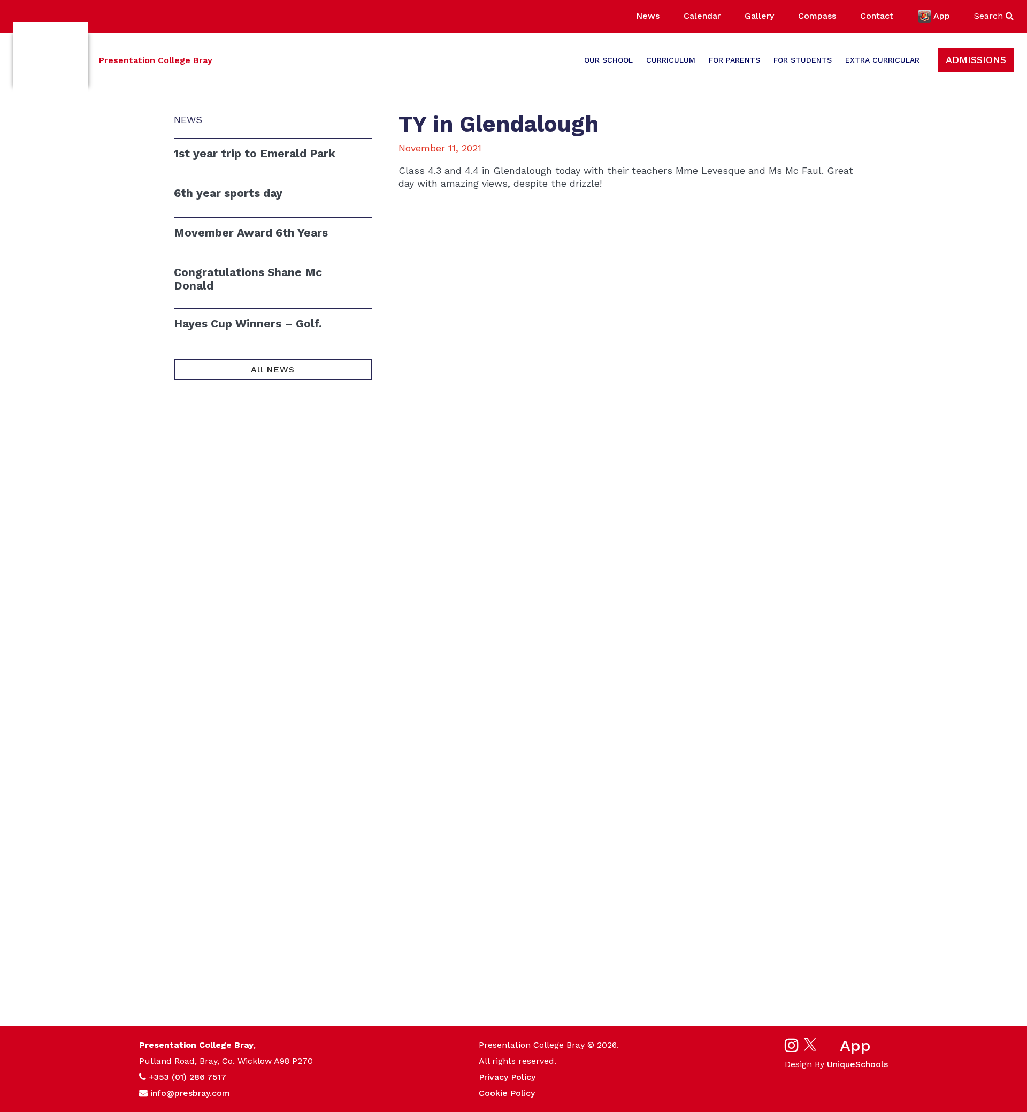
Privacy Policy (507, 1077)
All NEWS (272, 369)
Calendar (702, 16)
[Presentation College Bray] (50, 60)
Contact (876, 16)
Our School (608, 60)
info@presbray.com (190, 1093)
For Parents (734, 60)
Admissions (976, 59)
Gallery (759, 16)
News (648, 16)
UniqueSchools (857, 1064)
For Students (802, 60)
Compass (817, 16)
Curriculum (670, 60)
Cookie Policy (507, 1093)
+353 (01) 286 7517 (187, 1077)
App (941, 16)
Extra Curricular (882, 60)
